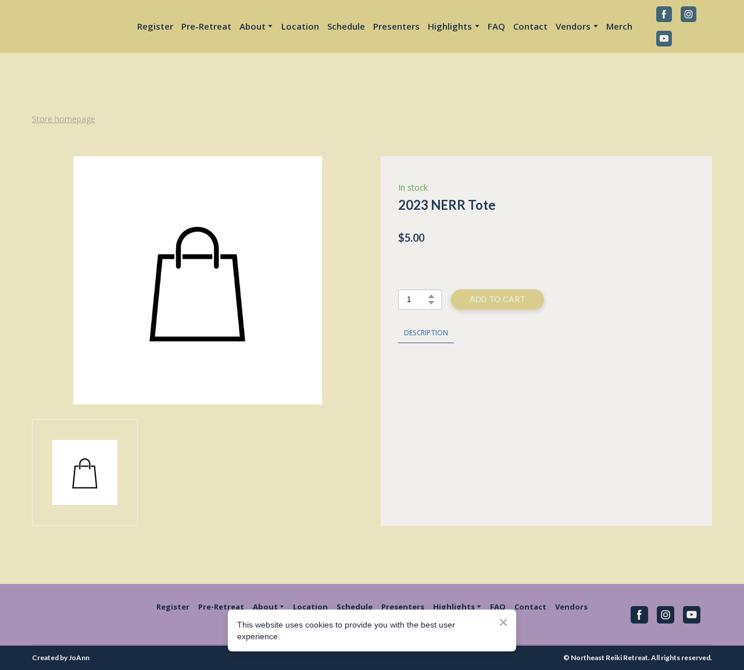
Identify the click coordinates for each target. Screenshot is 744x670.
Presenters (396, 26)
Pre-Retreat (206, 26)
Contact (530, 26)
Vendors (571, 606)
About (252, 26)
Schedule (346, 26)
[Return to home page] (72, 26)
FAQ (496, 26)
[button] (664, 14)
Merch (619, 26)
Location (300, 26)
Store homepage (63, 118)
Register (155, 26)
